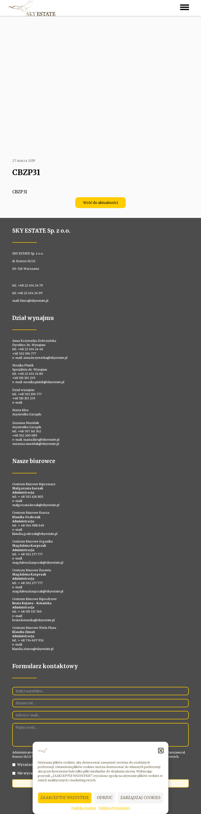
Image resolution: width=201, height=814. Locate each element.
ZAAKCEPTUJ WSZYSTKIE (64, 797)
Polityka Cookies (83, 808)
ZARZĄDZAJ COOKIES (140, 797)
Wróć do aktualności (100, 202)
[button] (160, 750)
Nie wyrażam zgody (34, 773)
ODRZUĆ (105, 797)
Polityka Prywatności (114, 808)
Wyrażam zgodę (31, 764)
